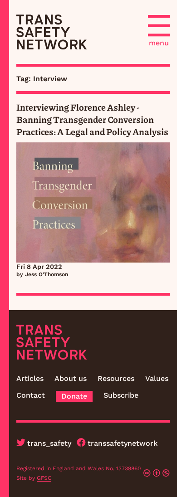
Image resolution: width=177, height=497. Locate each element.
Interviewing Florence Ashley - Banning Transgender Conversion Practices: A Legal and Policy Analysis (92, 119)
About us (70, 378)
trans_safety (49, 443)
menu (159, 43)
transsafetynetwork (122, 443)
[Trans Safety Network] (51, 32)
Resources (116, 378)
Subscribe (120, 395)
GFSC (44, 478)
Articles (30, 378)
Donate (74, 396)
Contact (30, 395)
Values (156, 378)
